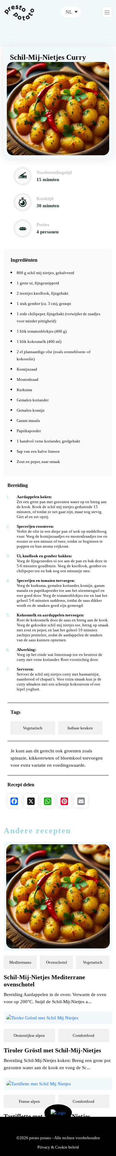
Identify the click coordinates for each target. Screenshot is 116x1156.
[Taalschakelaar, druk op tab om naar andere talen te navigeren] (71, 12)
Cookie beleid (67, 1147)
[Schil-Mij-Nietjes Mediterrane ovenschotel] (58, 895)
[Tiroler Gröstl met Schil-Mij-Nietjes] (42, 1017)
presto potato (40, 1137)
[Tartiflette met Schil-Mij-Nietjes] (38, 1083)
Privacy (43, 1147)
